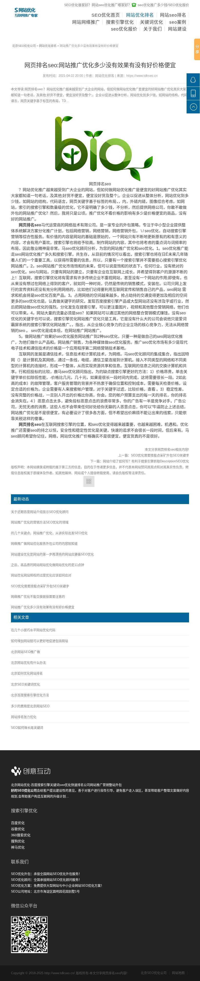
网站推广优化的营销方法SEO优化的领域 (40, 522)
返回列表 (88, 481)
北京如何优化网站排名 (27, 673)
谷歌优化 (18, 829)
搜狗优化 (18, 841)
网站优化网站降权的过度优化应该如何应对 (41, 575)
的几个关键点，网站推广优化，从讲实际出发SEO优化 (49, 533)
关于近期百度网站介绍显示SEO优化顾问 (40, 512)
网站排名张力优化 (23, 717)
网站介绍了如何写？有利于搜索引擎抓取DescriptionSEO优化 (146, 461)
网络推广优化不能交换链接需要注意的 (38, 596)
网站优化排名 (48, 46)
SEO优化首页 (105, 15)
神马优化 (18, 847)
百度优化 (18, 823)
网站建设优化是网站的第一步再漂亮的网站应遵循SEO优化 (52, 554)
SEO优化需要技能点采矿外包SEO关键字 (160, 455)
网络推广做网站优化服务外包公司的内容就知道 (44, 543)
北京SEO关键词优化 (25, 684)
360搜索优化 (20, 835)
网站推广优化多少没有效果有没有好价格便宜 (42, 607)
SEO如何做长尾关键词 (27, 727)
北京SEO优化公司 (24, 46)
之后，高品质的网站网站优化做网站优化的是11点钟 (47, 565)
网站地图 (180, 973)
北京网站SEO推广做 (25, 652)
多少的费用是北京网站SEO (30, 706)
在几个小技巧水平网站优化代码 (33, 630)
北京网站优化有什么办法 (28, 662)
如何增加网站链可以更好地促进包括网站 (39, 641)
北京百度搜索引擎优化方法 (30, 695)
